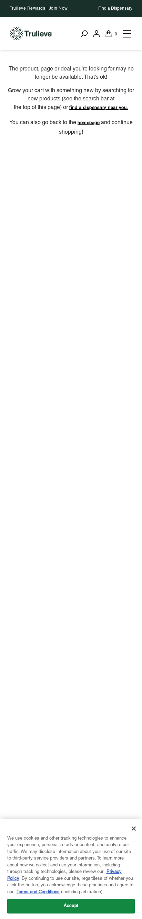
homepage (89, 123)
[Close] (133, 828)
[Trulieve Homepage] (31, 33)
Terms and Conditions (38, 892)
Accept (71, 906)
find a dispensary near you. (98, 108)
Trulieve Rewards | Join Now (39, 8)
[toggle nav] (126, 33)
